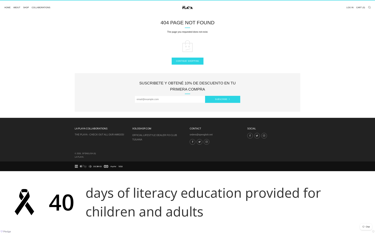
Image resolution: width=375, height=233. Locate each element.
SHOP (26, 7)
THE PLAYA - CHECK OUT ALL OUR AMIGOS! (99, 134)
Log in (349, 7)
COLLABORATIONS (41, 7)
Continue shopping (187, 61)
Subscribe (221, 99)
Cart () (360, 7)
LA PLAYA (79, 157)
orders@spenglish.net (201, 134)
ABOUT (16, 7)
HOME (7, 7)
